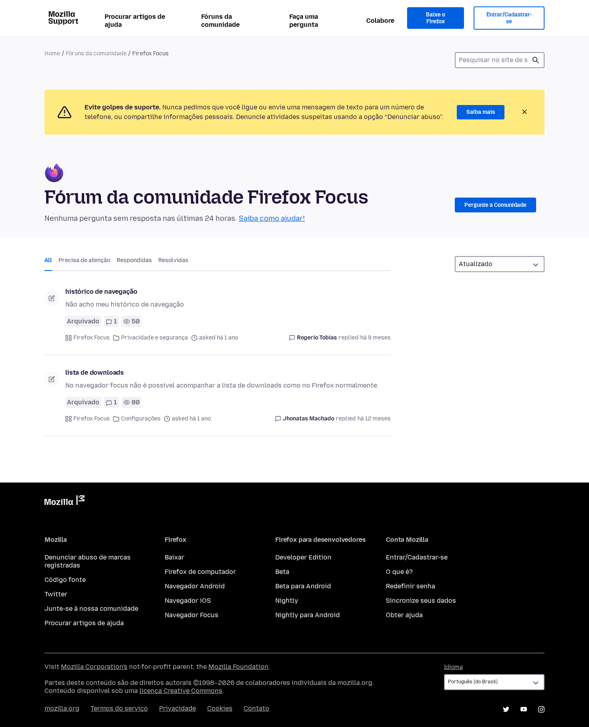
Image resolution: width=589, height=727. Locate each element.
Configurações (141, 418)
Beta (282, 572)
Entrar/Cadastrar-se (509, 18)
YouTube (523, 709)
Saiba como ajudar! (272, 218)
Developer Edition (303, 557)
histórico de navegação (101, 291)
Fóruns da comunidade (220, 20)
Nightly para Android (307, 615)
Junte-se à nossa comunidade (91, 608)
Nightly (286, 600)
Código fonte (65, 580)
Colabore (380, 20)
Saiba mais (480, 112)
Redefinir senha (410, 586)
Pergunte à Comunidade (495, 205)
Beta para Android (303, 586)
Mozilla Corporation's (94, 666)
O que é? (399, 572)
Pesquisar (535, 60)
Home (52, 53)
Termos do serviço (119, 708)
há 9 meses (375, 337)
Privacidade (177, 708)
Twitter (55, 594)
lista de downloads (94, 372)
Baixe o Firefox (435, 18)
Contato (256, 708)
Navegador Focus (191, 615)
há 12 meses (374, 418)
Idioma (453, 667)
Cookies (219, 708)
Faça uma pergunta (303, 20)
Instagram (541, 709)
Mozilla (64, 501)
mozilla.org (61, 708)
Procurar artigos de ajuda (135, 20)
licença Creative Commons (180, 691)
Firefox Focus (91, 337)
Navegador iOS (188, 600)
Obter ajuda (404, 615)
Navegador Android (195, 586)
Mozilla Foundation (238, 666)
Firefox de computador (200, 572)
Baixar (174, 557)
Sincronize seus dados (421, 600)
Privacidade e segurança (154, 337)
